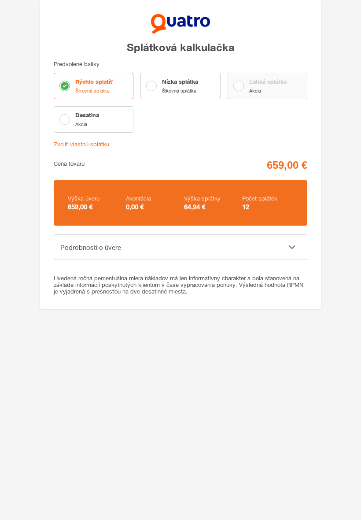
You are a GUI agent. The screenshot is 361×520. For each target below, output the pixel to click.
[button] (180, 247)
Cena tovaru (69, 163)
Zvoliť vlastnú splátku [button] (81, 144)
